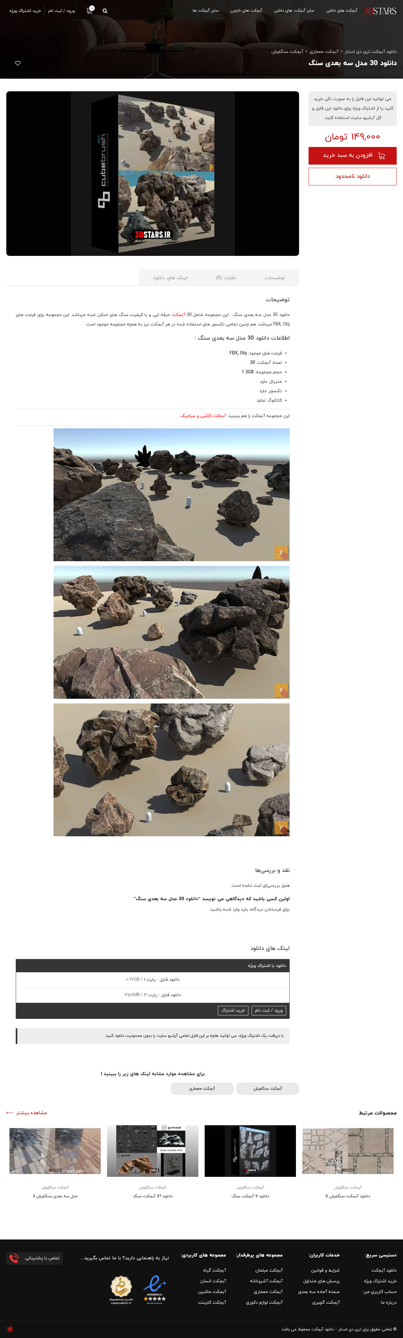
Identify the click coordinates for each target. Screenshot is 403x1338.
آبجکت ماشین (212, 1292)
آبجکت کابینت (212, 1303)
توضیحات (274, 277)
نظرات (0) (226, 277)
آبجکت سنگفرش (287, 52)
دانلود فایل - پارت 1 (161, 980)
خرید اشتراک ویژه (380, 1281)
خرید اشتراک (233, 1010)
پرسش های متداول (321, 1281)
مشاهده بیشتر (31, 1113)
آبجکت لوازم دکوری (264, 1303)
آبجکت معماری (323, 52)
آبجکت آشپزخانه (266, 1281)
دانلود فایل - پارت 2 (162, 995)
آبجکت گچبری (326, 1303)
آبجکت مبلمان (269, 1270)
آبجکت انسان (213, 1281)
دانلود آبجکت (384, 1270)
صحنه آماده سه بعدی (319, 1292)
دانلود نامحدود (352, 176)
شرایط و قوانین (325, 1270)
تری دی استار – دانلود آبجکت (336, 1329)
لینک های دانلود (170, 277)
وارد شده (231, 909)
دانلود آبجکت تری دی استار (371, 52)
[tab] (274, 277)
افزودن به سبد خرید (347, 155)
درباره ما (389, 1303)
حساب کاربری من (380, 1292)
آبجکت (178, 315)
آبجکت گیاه (214, 1270)
